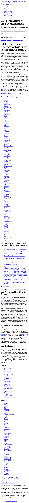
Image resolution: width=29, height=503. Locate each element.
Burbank (6, 108)
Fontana (6, 134)
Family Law (7, 272)
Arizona (6, 406)
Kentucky (6, 427)
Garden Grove (7, 140)
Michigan (6, 434)
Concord (6, 117)
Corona (6, 118)
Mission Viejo (7, 160)
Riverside (6, 187)
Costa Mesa (7, 120)
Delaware (6, 413)
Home (2, 477)
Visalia (5, 234)
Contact (6, 14)
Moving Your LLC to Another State (13, 279)
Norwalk (6, 167)
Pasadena (6, 177)
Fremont (6, 136)
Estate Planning (17, 277)
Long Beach (7, 156)
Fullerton (6, 138)
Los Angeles (7, 157)
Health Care (7, 384)
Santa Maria (7, 208)
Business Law (16, 258)
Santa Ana (6, 203)
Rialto (5, 184)
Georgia (6, 417)
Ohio (5, 453)
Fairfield (6, 133)
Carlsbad (6, 111)
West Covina (7, 238)
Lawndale (6, 154)
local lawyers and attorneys (7, 299)
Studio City (7, 217)
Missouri (6, 439)
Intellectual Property (18, 40)
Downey (6, 123)
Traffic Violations (8, 277)
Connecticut (7, 411)
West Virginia (7, 471)
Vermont (6, 467)
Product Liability (21, 272)
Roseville (6, 190)
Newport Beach (8, 166)
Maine (5, 430)
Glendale (6, 141)
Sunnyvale (6, 218)
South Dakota (7, 461)
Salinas (5, 193)
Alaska (5, 404)
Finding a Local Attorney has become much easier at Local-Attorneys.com (15, 263)
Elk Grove (6, 128)
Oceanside (6, 170)
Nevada (6, 443)
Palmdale (6, 176)
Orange (6, 173)
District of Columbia (9, 414)
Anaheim (6, 101)
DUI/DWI (13, 334)
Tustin (5, 224)
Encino (5, 130)
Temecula (6, 220)
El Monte (6, 126)
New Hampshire (8, 444)
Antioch (6, 103)
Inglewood (6, 147)
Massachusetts (11, 93)
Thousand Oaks (8, 221)
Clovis (5, 116)
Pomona (6, 181)
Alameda (6, 100)
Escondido (6, 131)
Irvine (5, 148)
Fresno (5, 137)
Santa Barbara (7, 204)
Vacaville (6, 227)
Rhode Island (7, 459)
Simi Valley (7, 214)
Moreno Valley (7, 163)
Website (2, 1)
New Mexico (7, 447)
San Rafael (6, 201)
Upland (6, 226)
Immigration (13, 269)
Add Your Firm (8, 15)
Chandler (6, 113)
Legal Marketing (8, 11)
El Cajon (6, 124)
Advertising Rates (8, 12)
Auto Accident (15, 271)
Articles (6, 8)
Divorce (23, 251)
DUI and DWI (12, 274)
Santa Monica (7, 210)
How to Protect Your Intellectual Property (14, 256)
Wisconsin (6, 473)
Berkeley (6, 106)
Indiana (6, 423)
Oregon (6, 456)
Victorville (6, 233)
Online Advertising (18, 1)
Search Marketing (8, 1)
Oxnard (6, 174)
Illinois (5, 421)
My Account (7, 17)
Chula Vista (7, 114)
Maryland (6, 431)
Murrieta (6, 164)
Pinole (5, 178)
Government (20, 274)
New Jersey (7, 446)
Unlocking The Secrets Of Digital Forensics (15, 249)
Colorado (20, 92)
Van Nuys (6, 230)
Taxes (2, 334)
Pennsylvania (4, 93)
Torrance (6, 223)
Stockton (6, 216)
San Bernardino (8, 194)
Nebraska (6, 441)
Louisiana (6, 429)
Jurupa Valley (7, 150)
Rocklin (6, 188)
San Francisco (7, 197)
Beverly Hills (7, 107)
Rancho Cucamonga (9, 183)
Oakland (6, 168)
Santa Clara (7, 206)
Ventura (6, 231)
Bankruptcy (24, 267)
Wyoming (6, 474)
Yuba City (6, 240)
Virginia (6, 469)
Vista (5, 236)
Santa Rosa (7, 211)
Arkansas (6, 407)
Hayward (6, 143)
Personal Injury (16, 251)
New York (6, 449)
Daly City (6, 121)
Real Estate (22, 271)
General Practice (21, 269)
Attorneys (9, 251)
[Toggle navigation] (11, 4)
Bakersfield (7, 104)
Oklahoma (6, 454)
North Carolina (8, 450)
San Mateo (6, 200)
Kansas (6, 426)
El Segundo (7, 127)
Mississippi (7, 437)
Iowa (5, 424)
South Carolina (8, 460)
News (5, 9)
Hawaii (6, 419)
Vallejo (5, 228)
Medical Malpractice (9, 388)
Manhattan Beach (8, 158)
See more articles (5, 286)
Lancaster (6, 153)
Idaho (5, 420)
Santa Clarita (7, 207)
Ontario (6, 171)
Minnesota (6, 436)
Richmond (6, 186)
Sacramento (7, 191)
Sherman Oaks (7, 213)
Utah (19, 93)
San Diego (6, 196)
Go (26, 30)
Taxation (6, 268)
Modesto (6, 161)
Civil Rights (14, 272)
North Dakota (7, 451)
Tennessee (6, 463)
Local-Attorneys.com (6, 297)
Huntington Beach (8, 146)
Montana (6, 440)
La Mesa (6, 151)
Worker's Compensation (15, 268)
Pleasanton (6, 180)
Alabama (6, 403)
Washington (7, 470)
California (3, 40)
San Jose (6, 198)
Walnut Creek (7, 237)
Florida (5, 416)
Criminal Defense (19, 253)
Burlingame (7, 110)
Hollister (9, 40)
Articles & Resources (15, 477)
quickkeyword (4, 37)
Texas (5, 464)
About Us (6, 7)
